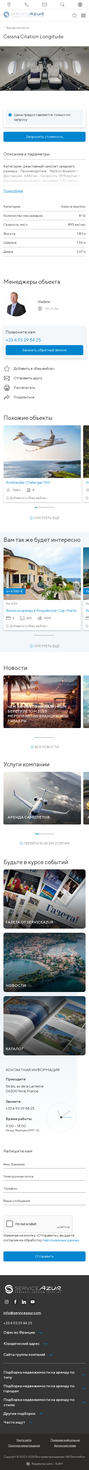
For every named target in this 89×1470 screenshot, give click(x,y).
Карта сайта (24, 1440)
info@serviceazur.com (22, 1313)
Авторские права (65, 1445)
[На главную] (24, 15)
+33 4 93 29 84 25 (23, 339)
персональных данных (61, 1240)
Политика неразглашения (24, 1445)
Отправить (44, 1256)
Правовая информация (65, 1440)
